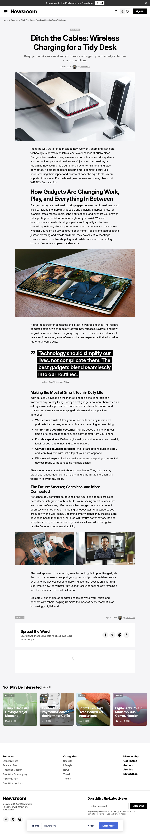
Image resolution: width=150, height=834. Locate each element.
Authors (128, 765)
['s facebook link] (6, 819)
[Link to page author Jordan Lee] (75, 67)
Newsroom (8, 809)
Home (5, 20)
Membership (131, 756)
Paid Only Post (10, 778)
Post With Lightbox (13, 783)
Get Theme (130, 760)
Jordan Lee (85, 67)
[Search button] (116, 11)
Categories (70, 756)
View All (47, 687)
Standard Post (10, 760)
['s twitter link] (13, 819)
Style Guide (130, 773)
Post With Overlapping (15, 774)
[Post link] (20, 709)
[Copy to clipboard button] (126, 635)
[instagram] (20, 819)
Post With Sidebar (12, 769)
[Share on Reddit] (119, 635)
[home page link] (24, 11)
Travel (66, 774)
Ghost (21, 807)
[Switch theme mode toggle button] (125, 11)
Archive (128, 769)
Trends (67, 778)
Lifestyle (67, 765)
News (66, 769)
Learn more (108, 825)
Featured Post (10, 765)
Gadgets (14, 20)
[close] (146, 3)
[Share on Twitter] (112, 635)
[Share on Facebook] (105, 635)
